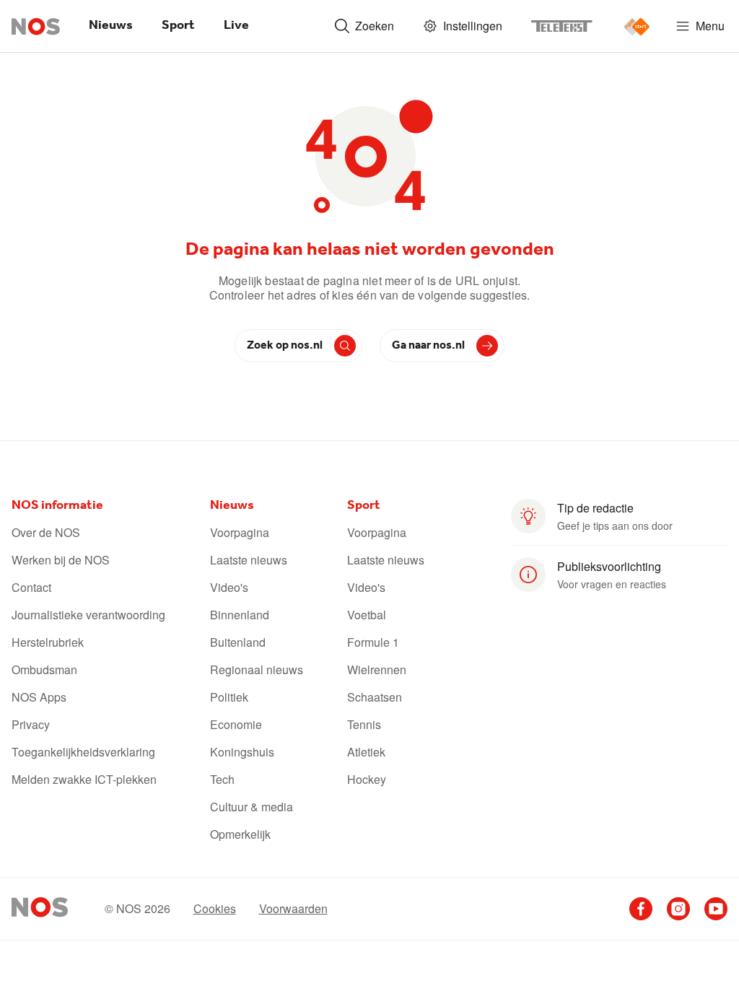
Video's (229, 587)
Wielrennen (376, 670)
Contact (31, 587)
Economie (236, 725)
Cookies (214, 909)
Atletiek (366, 752)
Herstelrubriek (48, 642)
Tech (222, 780)
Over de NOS (46, 533)
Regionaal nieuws (256, 670)
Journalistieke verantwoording (88, 615)
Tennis (364, 725)
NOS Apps (39, 697)
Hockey (366, 780)
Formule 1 (373, 642)
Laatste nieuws (248, 560)
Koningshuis (242, 752)
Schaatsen (374, 697)
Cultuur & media (251, 807)
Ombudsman (44, 670)
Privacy (31, 725)
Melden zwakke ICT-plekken (84, 780)
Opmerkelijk (240, 834)
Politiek (229, 697)
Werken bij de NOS (61, 560)
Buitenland (238, 642)
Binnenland (239, 615)
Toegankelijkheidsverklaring (83, 752)
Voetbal (366, 615)
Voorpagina (239, 533)
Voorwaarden (293, 909)
